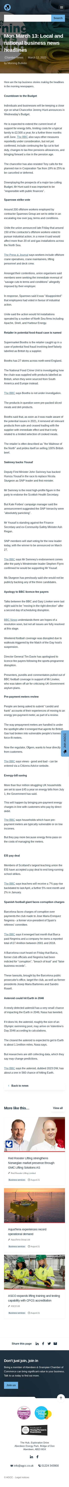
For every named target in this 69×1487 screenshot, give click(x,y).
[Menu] (61, 7)
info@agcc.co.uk (23, 1465)
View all (58, 1108)
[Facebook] (38, 1457)
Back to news (19, 1085)
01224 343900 (50, 1465)
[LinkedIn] (31, 1457)
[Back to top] (61, 1398)
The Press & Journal (16, 254)
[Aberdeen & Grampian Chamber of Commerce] (7, 7)
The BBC (22, 137)
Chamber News (14, 57)
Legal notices (22, 1477)
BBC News (10, 619)
